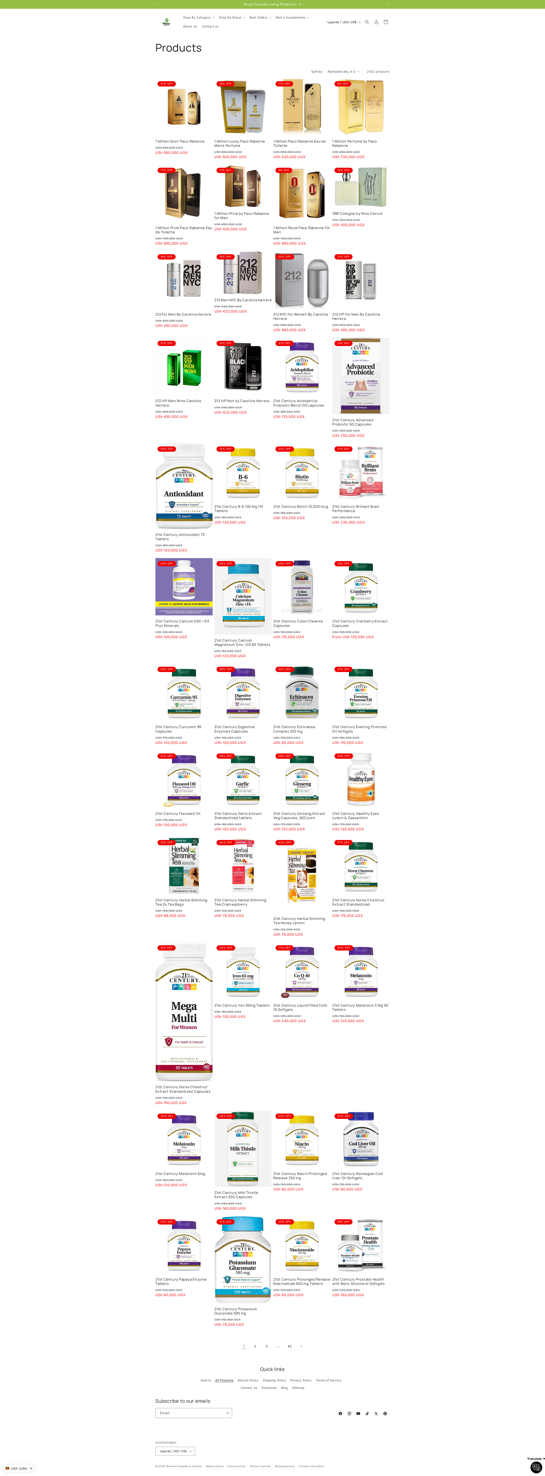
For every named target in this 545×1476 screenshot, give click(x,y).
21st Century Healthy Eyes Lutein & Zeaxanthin (355, 815)
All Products (224, 1380)
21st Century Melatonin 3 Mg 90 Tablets (360, 1007)
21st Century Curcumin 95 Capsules (178, 729)
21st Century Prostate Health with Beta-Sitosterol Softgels (358, 1281)
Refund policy (215, 1466)
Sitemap (298, 1387)
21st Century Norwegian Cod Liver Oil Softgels (357, 1176)
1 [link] (244, 1346)
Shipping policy (285, 1466)
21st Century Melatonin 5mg (180, 1174)
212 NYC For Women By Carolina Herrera (300, 316)
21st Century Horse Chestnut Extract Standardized (358, 902)
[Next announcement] (388, 4)
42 (290, 1346)
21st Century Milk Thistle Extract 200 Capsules (236, 1194)
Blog (284, 1387)
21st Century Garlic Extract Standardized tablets (238, 815)
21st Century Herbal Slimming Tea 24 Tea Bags (181, 902)
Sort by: (317, 71)
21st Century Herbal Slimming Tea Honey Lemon (299, 920)
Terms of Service (328, 1380)
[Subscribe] (227, 1413)
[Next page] (301, 1346)
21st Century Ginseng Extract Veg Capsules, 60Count (299, 815)
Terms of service (260, 1466)
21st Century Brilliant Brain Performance (356, 508)
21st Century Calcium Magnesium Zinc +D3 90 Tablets (242, 642)
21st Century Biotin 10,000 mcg (300, 506)
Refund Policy (248, 1380)
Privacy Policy (301, 1380)
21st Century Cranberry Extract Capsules (360, 623)
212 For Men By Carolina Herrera (183, 314)
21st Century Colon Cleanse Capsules (298, 623)
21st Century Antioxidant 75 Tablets (180, 536)
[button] (199, 17)
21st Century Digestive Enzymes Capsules (234, 729)
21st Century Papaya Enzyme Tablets (181, 1281)
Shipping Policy (274, 1380)
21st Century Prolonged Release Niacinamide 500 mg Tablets (302, 1281)
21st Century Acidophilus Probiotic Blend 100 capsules (298, 403)
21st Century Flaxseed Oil (178, 813)
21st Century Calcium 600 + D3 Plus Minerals (182, 623)
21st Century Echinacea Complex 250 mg (294, 729)
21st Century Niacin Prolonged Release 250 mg (300, 1176)
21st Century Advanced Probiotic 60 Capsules (352, 422)
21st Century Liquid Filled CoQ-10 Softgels (300, 1007)
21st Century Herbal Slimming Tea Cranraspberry (240, 902)
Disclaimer (269, 1387)
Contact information (311, 1466)
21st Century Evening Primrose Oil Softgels (359, 729)
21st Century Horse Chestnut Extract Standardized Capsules (183, 1089)
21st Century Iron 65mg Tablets (242, 1005)
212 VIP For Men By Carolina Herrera (356, 316)
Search (206, 1380)
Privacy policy (236, 1466)
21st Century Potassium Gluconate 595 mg (235, 1311)
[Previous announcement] (157, 4)
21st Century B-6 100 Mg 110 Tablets (238, 508)
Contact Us (249, 1387)
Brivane (171, 1466)
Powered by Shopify (189, 1466)
